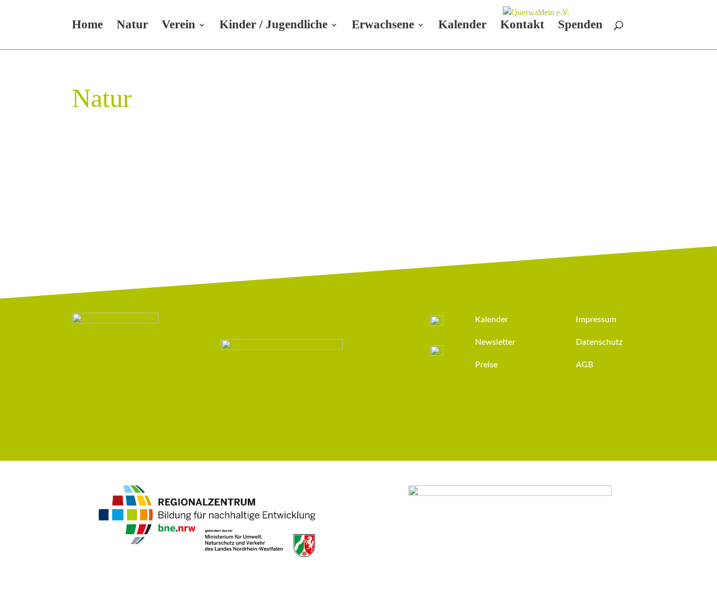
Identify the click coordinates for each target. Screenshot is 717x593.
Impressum (596, 319)
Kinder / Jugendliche (273, 26)
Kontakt (522, 26)
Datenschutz (599, 342)
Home (87, 26)
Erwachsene (383, 26)
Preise (486, 365)
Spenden (580, 26)
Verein (178, 26)
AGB (584, 365)
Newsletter (495, 342)
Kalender (462, 26)
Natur (132, 26)
